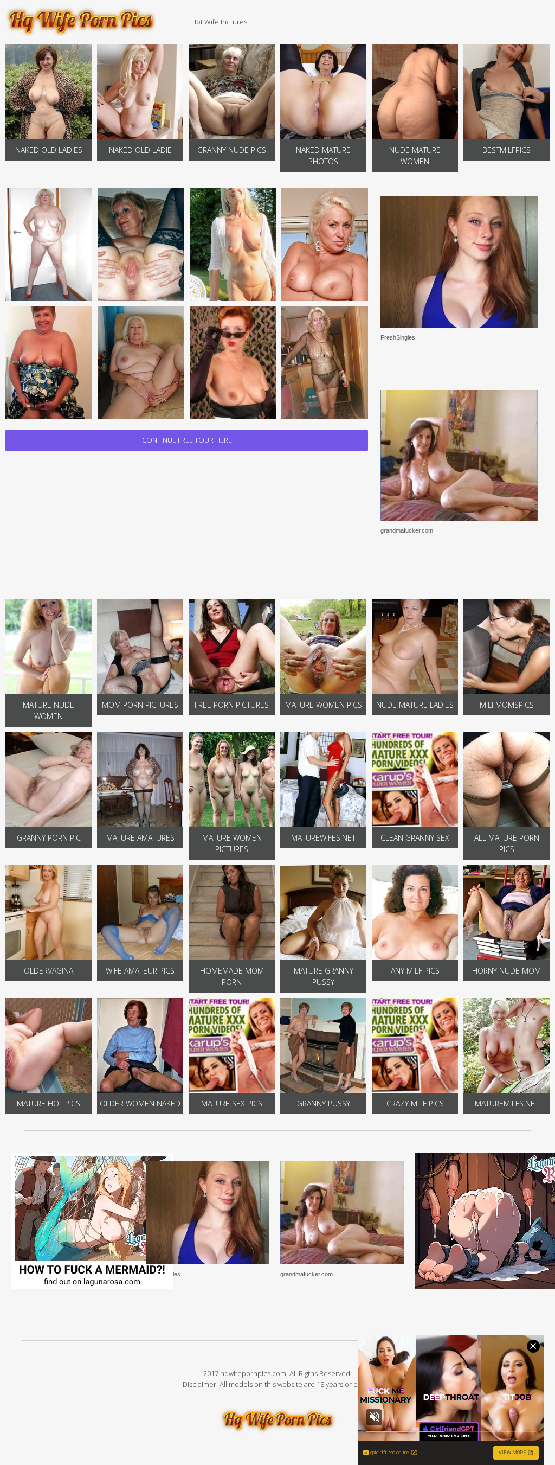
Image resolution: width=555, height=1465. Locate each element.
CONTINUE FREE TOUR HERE (187, 440)
